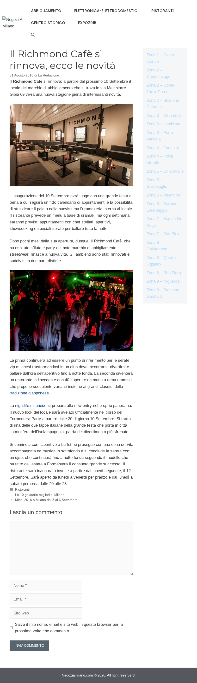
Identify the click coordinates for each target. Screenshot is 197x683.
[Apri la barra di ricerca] (33, 35)
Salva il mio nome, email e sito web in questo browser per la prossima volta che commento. (69, 627)
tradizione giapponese (29, 393)
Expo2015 (87, 22)
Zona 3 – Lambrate (163, 124)
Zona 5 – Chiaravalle (165, 171)
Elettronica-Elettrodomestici (106, 10)
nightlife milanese (30, 405)
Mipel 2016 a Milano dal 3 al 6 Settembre (46, 500)
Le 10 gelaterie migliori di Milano (39, 495)
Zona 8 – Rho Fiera (164, 273)
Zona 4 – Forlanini (163, 147)
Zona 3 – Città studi (164, 115)
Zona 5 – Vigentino (163, 195)
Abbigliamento (46, 10)
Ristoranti (162, 10)
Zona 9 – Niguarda (163, 281)
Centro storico (48, 22)
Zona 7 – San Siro (163, 234)
